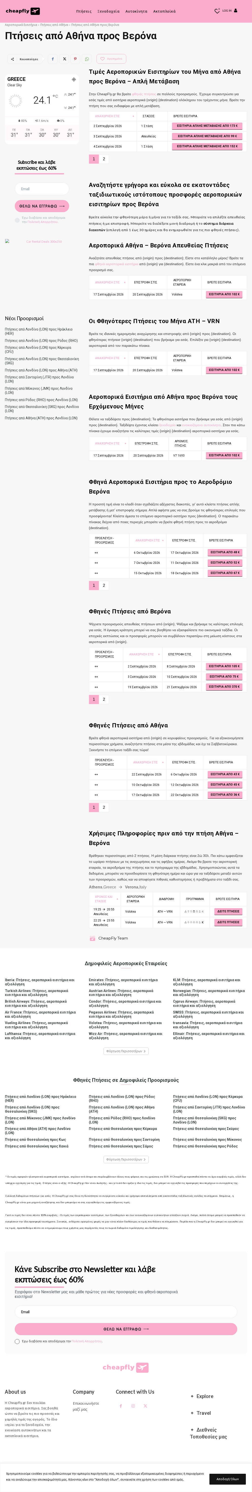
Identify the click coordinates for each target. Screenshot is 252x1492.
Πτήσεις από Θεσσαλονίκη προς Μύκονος (207, 1140)
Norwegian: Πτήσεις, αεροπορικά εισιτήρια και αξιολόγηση (209, 993)
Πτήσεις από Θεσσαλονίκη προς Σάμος (121, 1146)
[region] (126, 1477)
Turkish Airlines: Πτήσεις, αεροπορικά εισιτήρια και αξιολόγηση (36, 993)
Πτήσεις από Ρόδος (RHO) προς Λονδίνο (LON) (41, 400)
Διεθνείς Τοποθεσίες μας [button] (208, 1433)
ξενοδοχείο (167, 425)
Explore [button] (205, 1396)
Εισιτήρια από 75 (223, 676)
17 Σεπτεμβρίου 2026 (109, 294)
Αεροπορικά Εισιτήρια (21, 25)
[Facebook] (53, 59)
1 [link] (94, 159)
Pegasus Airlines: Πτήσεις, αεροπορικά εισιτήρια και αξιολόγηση (121, 1014)
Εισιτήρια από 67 (224, 573)
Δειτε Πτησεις (228, 911)
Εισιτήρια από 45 (224, 784)
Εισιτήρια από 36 (224, 794)
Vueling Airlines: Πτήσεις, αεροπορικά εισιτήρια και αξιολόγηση (36, 1025)
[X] (64, 59)
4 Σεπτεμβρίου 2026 (108, 146)
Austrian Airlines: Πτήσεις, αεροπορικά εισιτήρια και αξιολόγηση (121, 993)
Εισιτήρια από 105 (223, 666)
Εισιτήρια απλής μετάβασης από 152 (206, 146)
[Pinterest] (75, 59)
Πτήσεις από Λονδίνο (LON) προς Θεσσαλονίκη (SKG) (32, 1109)
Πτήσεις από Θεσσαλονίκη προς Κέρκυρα (123, 1129)
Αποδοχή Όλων (228, 1479)
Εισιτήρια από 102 (223, 294)
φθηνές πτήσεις (144, 94)
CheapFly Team (113, 938)
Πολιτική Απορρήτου (43, 222)
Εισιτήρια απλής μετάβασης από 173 (206, 126)
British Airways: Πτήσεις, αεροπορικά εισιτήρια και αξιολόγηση (36, 1003)
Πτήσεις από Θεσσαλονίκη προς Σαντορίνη (124, 1140)
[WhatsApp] (87, 59)
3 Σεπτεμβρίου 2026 (108, 136)
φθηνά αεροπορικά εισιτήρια (116, 264)
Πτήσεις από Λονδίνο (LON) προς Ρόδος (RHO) (41, 341)
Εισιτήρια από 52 (224, 562)
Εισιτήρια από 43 (224, 774)
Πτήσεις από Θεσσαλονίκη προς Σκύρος (206, 1129)
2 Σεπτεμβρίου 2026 (108, 126)
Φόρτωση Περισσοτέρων (124, 1051)
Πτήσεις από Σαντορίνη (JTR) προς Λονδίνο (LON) (209, 1109)
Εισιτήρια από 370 (223, 686)
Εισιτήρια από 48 (224, 552)
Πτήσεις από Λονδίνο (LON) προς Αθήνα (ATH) (41, 370)
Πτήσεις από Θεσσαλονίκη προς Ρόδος (205, 1146)
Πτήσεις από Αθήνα (54, 25)
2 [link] (104, 159)
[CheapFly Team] (93, 938)
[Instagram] (133, 1406)
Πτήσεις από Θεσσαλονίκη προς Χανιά (36, 1146)
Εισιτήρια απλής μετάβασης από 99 (206, 136)
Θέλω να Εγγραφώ (38, 206)
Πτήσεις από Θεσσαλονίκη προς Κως (35, 1140)
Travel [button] (204, 1413)
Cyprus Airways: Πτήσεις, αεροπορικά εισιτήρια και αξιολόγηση (204, 1003)
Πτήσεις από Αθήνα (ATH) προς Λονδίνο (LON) (41, 418)
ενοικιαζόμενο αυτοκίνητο (201, 425)
